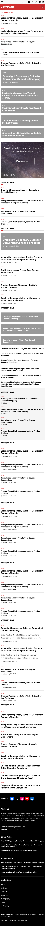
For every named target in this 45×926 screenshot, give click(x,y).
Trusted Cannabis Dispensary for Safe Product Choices (20, 53)
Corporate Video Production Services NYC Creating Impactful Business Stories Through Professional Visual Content (21, 384)
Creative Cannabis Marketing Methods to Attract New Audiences (21, 64)
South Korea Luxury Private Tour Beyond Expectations (18, 43)
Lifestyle (4, 891)
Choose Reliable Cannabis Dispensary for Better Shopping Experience (20, 361)
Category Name (7, 182)
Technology (5, 906)
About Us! (4, 920)
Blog (2, 15)
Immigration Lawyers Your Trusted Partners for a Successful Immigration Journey (22, 32)
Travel (3, 902)
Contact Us (12, 920)
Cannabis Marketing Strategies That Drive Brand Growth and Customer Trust (20, 370)
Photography (5, 899)
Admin (5, 23)
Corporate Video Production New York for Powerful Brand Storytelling (21, 376)
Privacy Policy (22, 920)
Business (4, 888)
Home (3, 884)
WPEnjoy (10, 917)
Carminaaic (7, 6)
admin (5, 262)
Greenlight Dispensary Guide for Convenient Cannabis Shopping (22, 19)
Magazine (4, 895)
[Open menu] (2, 2)
